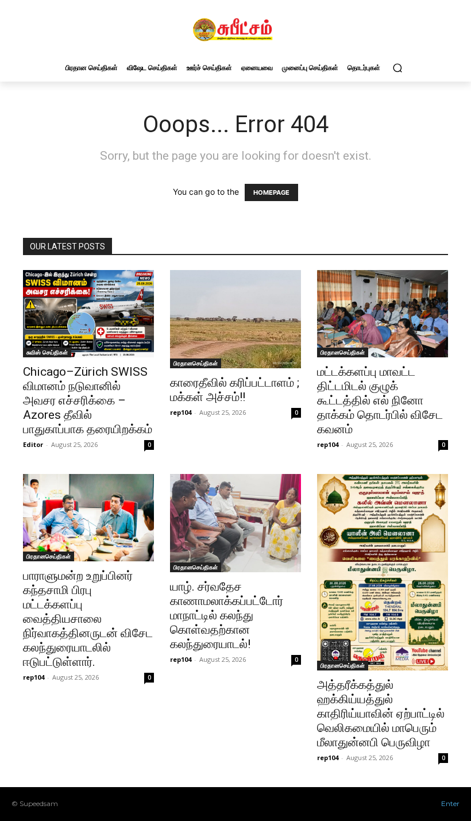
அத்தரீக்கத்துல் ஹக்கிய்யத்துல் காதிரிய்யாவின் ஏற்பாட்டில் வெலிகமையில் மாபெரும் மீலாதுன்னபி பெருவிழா (381, 713)
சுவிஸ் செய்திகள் (47, 352)
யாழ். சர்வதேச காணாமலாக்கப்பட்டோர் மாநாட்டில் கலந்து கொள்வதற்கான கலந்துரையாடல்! (226, 615)
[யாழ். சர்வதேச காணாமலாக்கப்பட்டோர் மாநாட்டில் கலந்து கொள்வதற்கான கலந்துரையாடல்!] (235, 523)
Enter (450, 803)
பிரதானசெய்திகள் (195, 363)
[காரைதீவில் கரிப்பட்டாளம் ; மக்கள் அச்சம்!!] (235, 319)
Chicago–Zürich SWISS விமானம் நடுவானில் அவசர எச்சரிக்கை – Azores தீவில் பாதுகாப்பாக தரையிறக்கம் (87, 400)
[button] (397, 67)
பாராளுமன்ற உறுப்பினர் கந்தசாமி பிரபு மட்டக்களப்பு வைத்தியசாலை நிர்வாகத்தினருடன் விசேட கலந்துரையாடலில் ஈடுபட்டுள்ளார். (88, 619)
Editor (33, 444)
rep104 (180, 412)
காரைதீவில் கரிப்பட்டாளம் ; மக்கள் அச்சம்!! (234, 390)
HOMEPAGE (271, 192)
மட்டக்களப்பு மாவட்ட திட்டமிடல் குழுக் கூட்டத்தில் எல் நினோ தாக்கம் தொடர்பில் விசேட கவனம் (380, 400)
